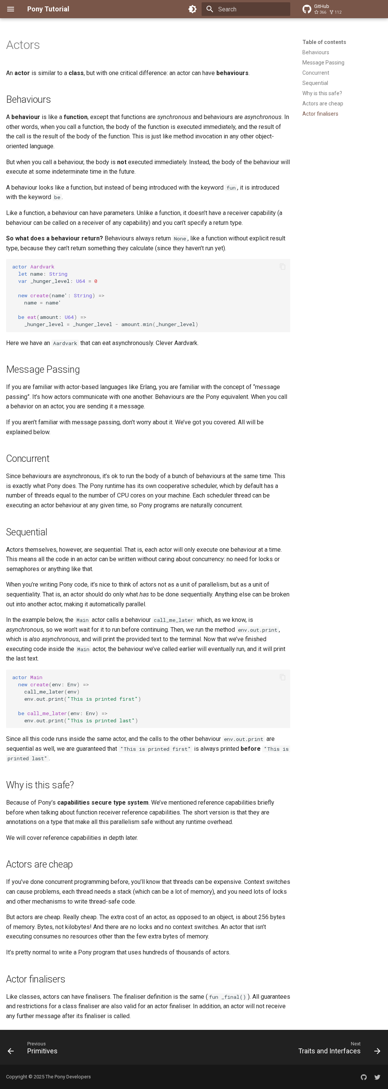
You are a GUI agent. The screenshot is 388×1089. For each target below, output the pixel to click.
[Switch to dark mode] (192, 9)
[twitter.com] (377, 1077)
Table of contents (324, 42)
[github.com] (364, 1077)
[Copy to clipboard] (282, 266)
